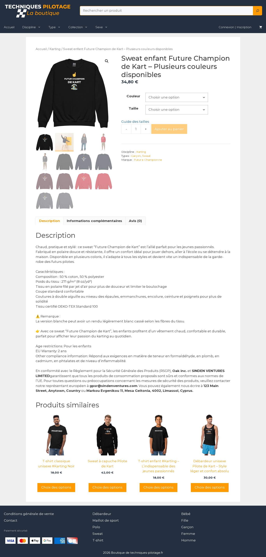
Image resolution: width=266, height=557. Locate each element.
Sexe (99, 27)
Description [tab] (49, 221)
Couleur (133, 96)
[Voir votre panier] (260, 27)
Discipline (29, 27)
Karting (55, 49)
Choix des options (56, 487)
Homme (188, 540)
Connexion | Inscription (235, 27)
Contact (10, 520)
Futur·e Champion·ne (148, 159)
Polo (96, 527)
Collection (75, 27)
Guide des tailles (135, 122)
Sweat (146, 155)
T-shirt (97, 540)
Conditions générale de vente (29, 514)
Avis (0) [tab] (135, 221)
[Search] (257, 10)
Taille (133, 108)
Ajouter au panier (169, 129)
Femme (188, 534)
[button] (106, 61)
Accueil (9, 27)
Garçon (136, 155)
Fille (184, 520)
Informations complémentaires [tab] (94, 221)
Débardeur (101, 514)
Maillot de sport (105, 520)
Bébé (185, 514)
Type (52, 27)
